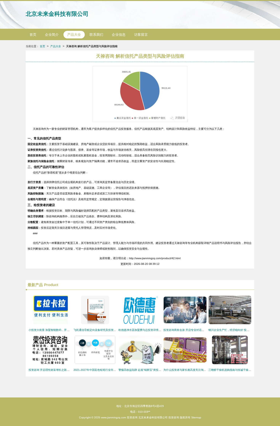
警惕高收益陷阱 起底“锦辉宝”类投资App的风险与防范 (150, 369)
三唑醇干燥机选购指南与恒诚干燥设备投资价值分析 (239, 369)
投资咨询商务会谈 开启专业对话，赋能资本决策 (191, 329)
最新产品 (35, 285)
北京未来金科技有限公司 (57, 14)
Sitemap (196, 417)
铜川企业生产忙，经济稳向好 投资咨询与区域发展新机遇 (242, 329)
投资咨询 (132, 417)
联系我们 (96, 35)
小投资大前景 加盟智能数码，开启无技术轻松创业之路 (61, 329)
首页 (33, 35)
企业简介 (52, 35)
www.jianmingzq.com (113, 417)
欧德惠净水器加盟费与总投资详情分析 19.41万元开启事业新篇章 (156, 329)
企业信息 (119, 35)
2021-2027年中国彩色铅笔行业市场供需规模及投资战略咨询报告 (112, 369)
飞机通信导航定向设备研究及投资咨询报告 (99, 329)
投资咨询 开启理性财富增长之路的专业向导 (54, 369)
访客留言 (141, 35)
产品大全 (74, 35)
